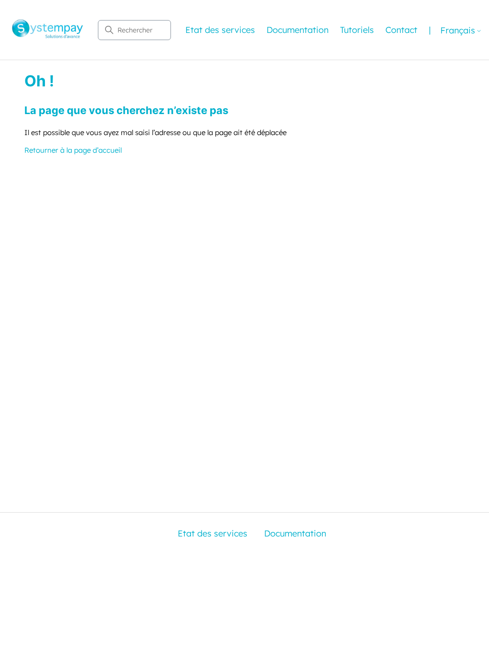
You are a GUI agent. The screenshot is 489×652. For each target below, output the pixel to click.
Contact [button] (401, 29)
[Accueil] (48, 30)
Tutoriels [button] (357, 29)
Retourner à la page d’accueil (73, 150)
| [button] (430, 29)
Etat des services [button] (220, 29)
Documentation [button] (297, 29)
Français (457, 31)
